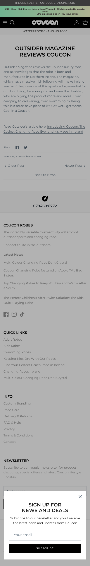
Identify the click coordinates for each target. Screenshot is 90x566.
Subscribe (45, 548)
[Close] (80, 496)
